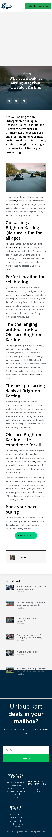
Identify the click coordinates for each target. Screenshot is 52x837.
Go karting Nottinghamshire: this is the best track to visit (31, 669)
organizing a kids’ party (21, 295)
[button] (9, 101)
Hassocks (12, 200)
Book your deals (26, 535)
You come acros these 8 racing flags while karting (29, 636)
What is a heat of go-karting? (27, 619)
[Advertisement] (26, 39)
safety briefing (30, 461)
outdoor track (34, 374)
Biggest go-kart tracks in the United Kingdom (31, 587)
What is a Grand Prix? (27, 651)
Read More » (21, 592)
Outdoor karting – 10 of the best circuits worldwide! (31, 603)
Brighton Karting (13, 247)
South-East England (26, 200)
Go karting (26, 73)
